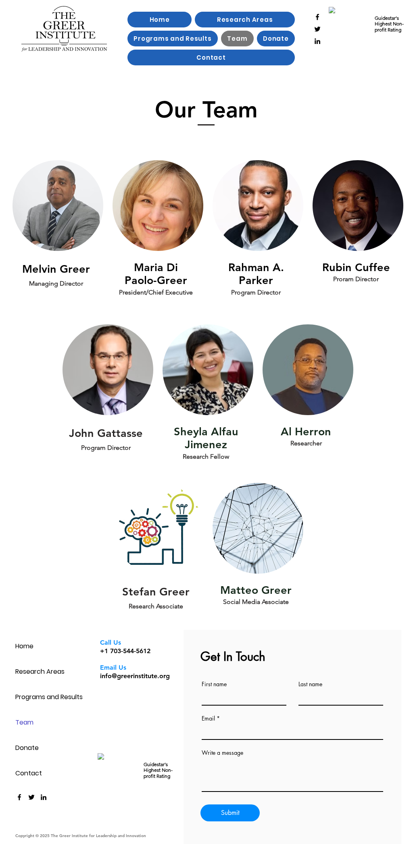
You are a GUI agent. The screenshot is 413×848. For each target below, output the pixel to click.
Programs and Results (43, 697)
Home (24, 646)
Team (24, 722)
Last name (310, 684)
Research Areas (40, 671)
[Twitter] (317, 29)
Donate (27, 747)
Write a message (222, 753)
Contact (28, 773)
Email (208, 718)
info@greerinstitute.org (135, 676)
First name (214, 684)
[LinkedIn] (317, 41)
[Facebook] (317, 17)
